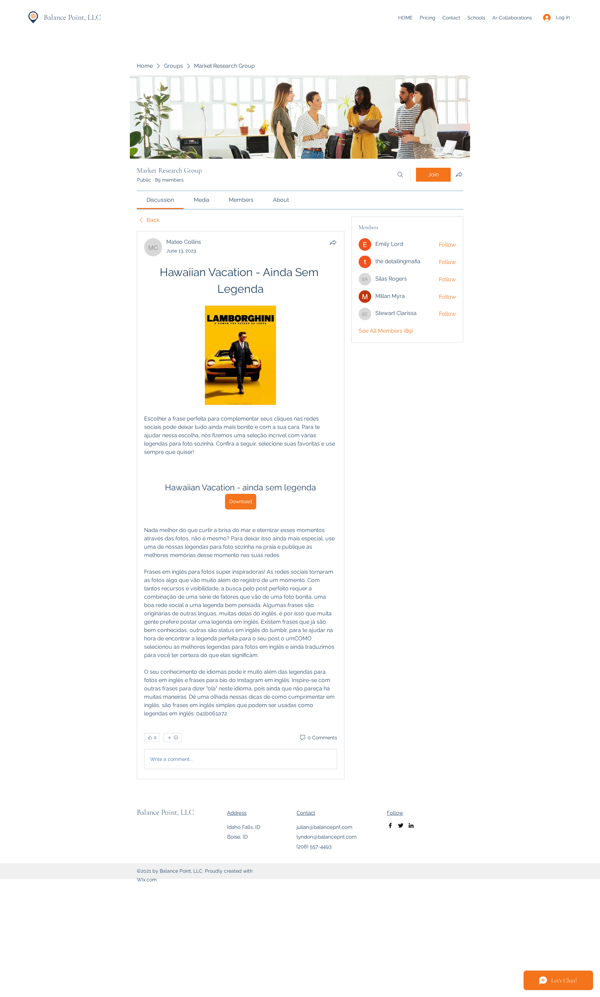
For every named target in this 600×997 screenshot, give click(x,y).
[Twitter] (400, 825)
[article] (240, 505)
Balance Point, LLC (72, 17)
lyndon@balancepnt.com (327, 837)
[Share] (333, 242)
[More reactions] (173, 737)
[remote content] (240, 356)
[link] (160, 200)
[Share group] (459, 174)
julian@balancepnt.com (324, 827)
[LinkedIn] (411, 825)
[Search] (400, 175)
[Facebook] (390, 825)
